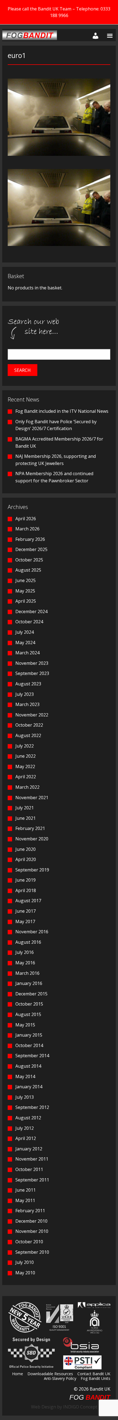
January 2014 (28, 1087)
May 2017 (25, 921)
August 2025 (28, 570)
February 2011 (30, 1211)
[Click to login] (94, 35)
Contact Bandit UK (93, 1374)
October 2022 (29, 725)
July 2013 (24, 1097)
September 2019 (32, 870)
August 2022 (28, 735)
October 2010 (29, 1242)
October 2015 (29, 1004)
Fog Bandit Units (95, 1379)
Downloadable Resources (50, 1374)
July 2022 (24, 746)
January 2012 (28, 1149)
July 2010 (24, 1262)
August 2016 (28, 942)
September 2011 (32, 1180)
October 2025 (29, 560)
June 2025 (25, 580)
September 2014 (32, 1056)
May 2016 (25, 963)
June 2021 (25, 818)
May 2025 (25, 591)
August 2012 (28, 1118)
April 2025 (25, 601)
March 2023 (27, 704)
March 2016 (27, 973)
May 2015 (25, 1025)
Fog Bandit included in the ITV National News (61, 411)
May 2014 (25, 1076)
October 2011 (29, 1169)
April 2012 (25, 1138)
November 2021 (31, 798)
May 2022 (25, 766)
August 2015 (28, 1014)
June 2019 (25, 880)
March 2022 (27, 787)
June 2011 (25, 1190)
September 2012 (32, 1107)
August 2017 (28, 901)
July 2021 (24, 808)
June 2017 (25, 911)
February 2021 (30, 828)
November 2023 (31, 663)
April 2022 (25, 777)
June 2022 (25, 756)
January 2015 (28, 1035)
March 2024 (27, 653)
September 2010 (32, 1252)
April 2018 (25, 890)
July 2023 (24, 694)
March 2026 (27, 529)
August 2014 (28, 1066)
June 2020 (25, 849)
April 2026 (25, 519)
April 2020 (25, 859)
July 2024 (24, 632)
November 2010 (31, 1231)
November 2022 (31, 715)
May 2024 (25, 643)
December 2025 (31, 549)
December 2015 (31, 994)
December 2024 (31, 611)
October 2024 (29, 622)
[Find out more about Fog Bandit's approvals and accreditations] (59, 1317)
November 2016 (31, 932)
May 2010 (25, 1273)
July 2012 (24, 1128)
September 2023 (32, 673)
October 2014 (29, 1045)
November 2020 (31, 839)
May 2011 (25, 1200)
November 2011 (31, 1159)
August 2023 (28, 684)
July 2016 (24, 952)
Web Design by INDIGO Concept (65, 1407)
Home (17, 1374)
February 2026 (30, 539)
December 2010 (31, 1221)
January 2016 (28, 983)
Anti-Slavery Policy (60, 1379)
